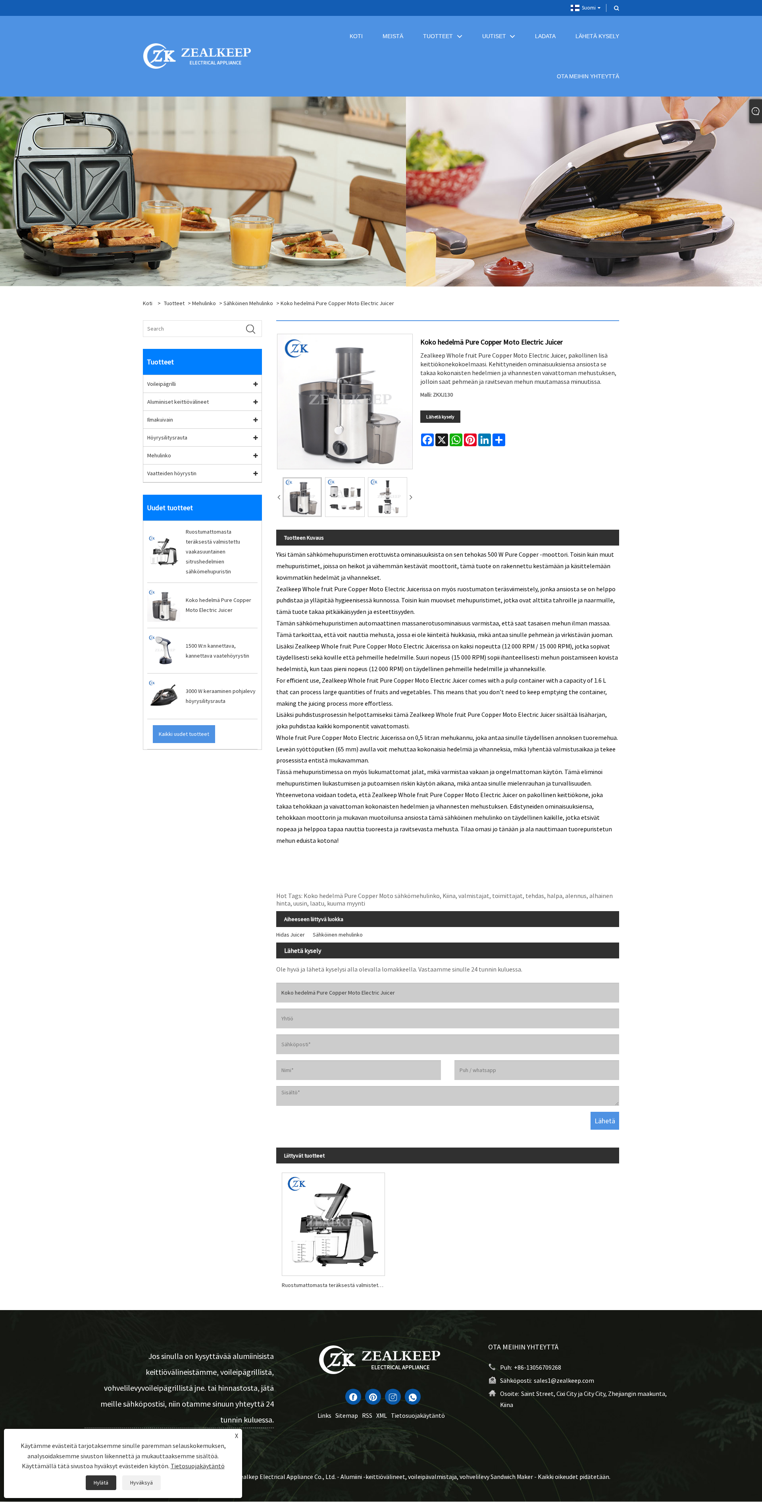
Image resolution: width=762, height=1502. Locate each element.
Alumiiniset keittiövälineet (178, 401)
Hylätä (101, 1482)
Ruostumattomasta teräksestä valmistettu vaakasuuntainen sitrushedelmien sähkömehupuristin (336, 1285)
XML (381, 1415)
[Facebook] (353, 1397)
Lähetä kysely (440, 417)
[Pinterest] (373, 1397)
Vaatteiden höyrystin (171, 473)
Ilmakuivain (160, 419)
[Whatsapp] (413, 1397)
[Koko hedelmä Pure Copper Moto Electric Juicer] (302, 497)
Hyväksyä (141, 1482)
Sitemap (346, 1415)
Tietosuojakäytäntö (418, 1415)
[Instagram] (393, 1397)
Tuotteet (174, 303)
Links (324, 1415)
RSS (367, 1415)
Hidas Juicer (290, 934)
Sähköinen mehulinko (248, 303)
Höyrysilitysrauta (167, 437)
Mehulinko (204, 303)
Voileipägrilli (161, 383)
